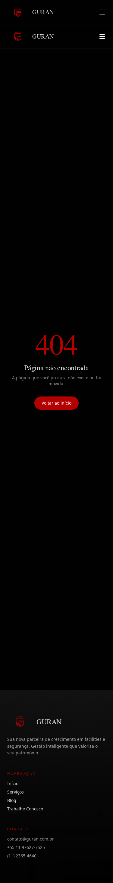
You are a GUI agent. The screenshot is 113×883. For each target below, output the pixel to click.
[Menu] (102, 12)
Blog (11, 800)
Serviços (15, 792)
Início (12, 783)
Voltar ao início (56, 403)
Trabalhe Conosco (25, 809)
